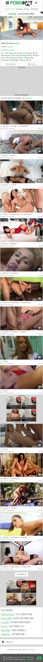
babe (36, 53)
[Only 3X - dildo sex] (21, 377)
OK (39, 658)
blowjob (13, 53)
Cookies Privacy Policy (8, 654)
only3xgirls (6, 60)
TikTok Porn (34, 9)
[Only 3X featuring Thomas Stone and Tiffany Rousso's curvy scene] (21, 201)
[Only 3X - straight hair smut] (21, 230)
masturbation (7, 55)
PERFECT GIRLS (7, 614)
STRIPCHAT (12, 14)
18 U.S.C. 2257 (30, 654)
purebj (23, 60)
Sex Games (19, 9)
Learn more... (30, 659)
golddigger (15, 60)
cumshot (16, 55)
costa (29, 60)
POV (30, 55)
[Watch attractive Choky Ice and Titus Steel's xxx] (21, 318)
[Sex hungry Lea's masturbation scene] (21, 171)
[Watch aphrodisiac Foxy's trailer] (21, 348)
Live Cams (26, 9)
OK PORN (5, 622)
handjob (24, 55)
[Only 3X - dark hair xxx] (21, 553)
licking (16, 58)
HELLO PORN (6, 618)
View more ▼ (21, 574)
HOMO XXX (5, 634)
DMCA (18, 654)
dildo (9, 58)
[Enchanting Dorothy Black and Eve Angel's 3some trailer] (21, 112)
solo (4, 58)
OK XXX (4, 626)
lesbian (36, 55)
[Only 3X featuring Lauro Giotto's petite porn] (21, 259)
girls (22, 58)
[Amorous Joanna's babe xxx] (21, 465)
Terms (23, 654)
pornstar (21, 53)
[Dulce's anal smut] (21, 494)
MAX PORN (5, 630)
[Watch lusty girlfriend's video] (21, 435)
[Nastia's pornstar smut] (21, 142)
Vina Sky (11, 50)
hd (8, 53)
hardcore (29, 53)
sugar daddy (30, 58)
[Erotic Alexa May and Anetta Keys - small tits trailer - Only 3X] (21, 524)
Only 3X (16, 43)
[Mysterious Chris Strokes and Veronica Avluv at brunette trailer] (21, 289)
